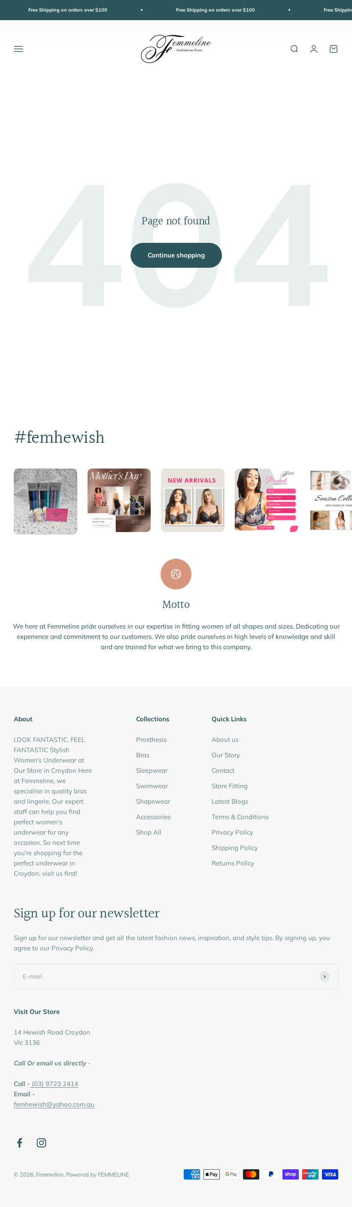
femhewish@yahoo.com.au (54, 1104)
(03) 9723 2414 (55, 1084)
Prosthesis (151, 739)
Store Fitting (230, 786)
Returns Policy (233, 863)
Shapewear (153, 801)
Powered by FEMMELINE (97, 1174)
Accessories (153, 817)
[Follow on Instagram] (41, 1143)
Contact (223, 770)
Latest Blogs (230, 801)
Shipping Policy (235, 848)
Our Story (226, 755)
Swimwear (152, 786)
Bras (142, 755)
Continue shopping (176, 255)
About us (225, 739)
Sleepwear (151, 770)
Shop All (148, 832)
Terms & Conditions (240, 817)
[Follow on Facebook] (19, 1143)
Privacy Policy (232, 832)
